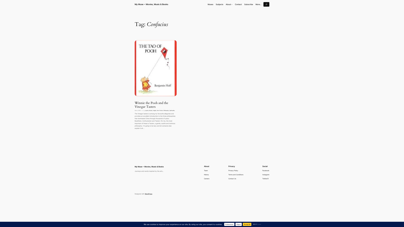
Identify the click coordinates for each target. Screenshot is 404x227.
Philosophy (166, 110)
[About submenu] (231, 4)
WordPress (148, 194)
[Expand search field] (266, 4)
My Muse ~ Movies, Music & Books (151, 4)
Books (150, 110)
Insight (154, 110)
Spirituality (172, 110)
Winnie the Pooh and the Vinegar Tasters (151, 105)
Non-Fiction (160, 110)
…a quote (146, 110)
